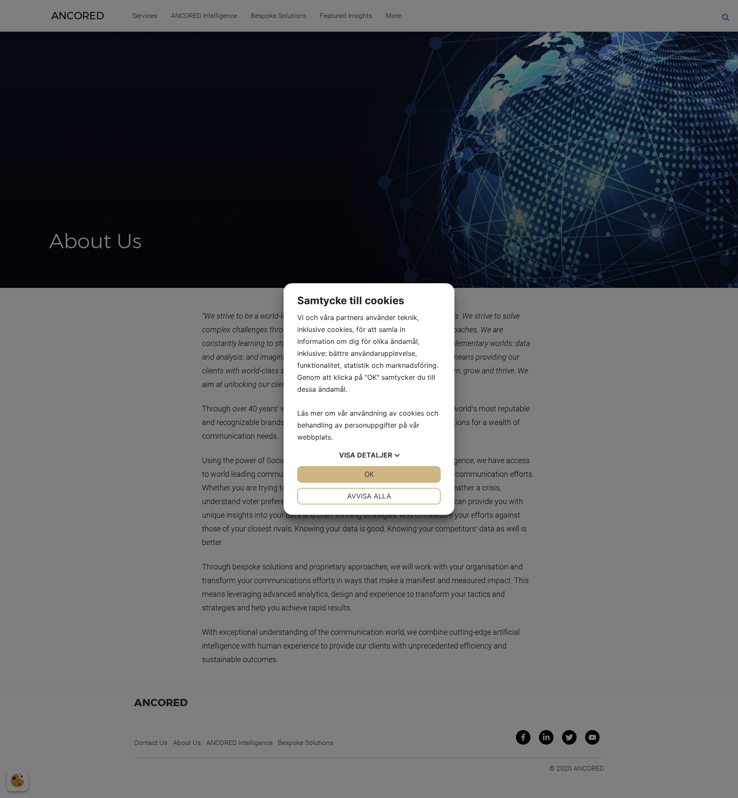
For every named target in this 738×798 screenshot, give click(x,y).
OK (369, 474)
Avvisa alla (369, 496)
